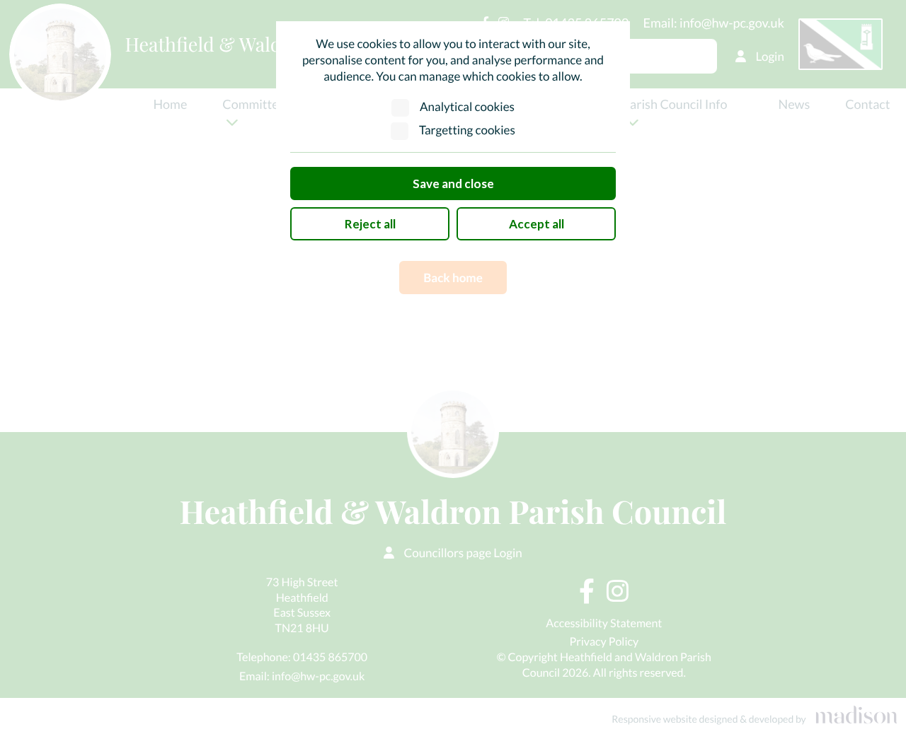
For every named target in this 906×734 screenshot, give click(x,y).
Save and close (453, 183)
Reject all (370, 223)
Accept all (536, 223)
